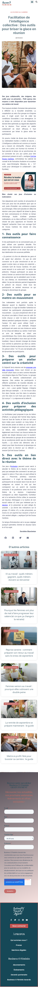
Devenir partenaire (19, 975)
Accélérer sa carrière (19, 12)
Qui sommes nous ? (18, 940)
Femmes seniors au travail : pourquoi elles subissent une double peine (19, 689)
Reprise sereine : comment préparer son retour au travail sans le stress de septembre (19, 653)
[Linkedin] (23, 920)
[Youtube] (26, 920)
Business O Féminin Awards (19, 979)
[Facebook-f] (11, 920)
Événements (19, 970)
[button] (32, 2)
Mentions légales (19, 950)
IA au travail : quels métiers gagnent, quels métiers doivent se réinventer (19, 577)
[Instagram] (19, 920)
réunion (5, 505)
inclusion (14, 466)
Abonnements (19, 965)
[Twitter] (15, 920)
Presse (19, 945)
